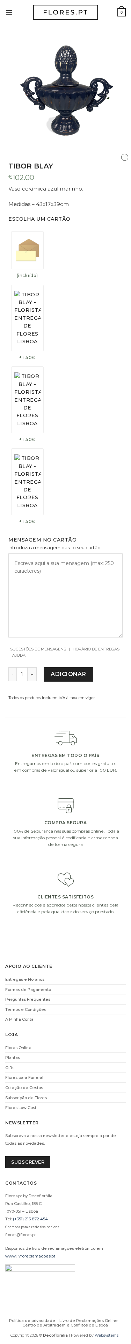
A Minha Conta (19, 1019)
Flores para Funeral (24, 1077)
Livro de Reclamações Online (88, 1320)
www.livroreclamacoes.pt (30, 1256)
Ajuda (19, 655)
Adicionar (68, 674)
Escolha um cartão (39, 219)
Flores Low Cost (20, 1107)
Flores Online (18, 1047)
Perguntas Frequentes (27, 999)
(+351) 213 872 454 (30, 1219)
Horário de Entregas (96, 649)
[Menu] (9, 12)
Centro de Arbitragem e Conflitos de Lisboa (65, 1325)
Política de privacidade (32, 1320)
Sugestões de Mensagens (38, 649)
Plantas (12, 1057)
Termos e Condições (25, 1009)
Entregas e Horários (24, 979)
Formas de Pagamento (28, 989)
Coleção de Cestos (24, 1087)
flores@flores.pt (20, 1234)
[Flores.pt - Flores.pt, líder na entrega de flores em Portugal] (65, 12)
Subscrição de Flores (26, 1097)
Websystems (106, 1335)
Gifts (9, 1067)
